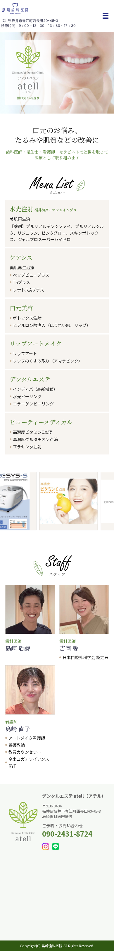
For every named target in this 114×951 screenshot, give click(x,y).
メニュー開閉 (105, 16)
